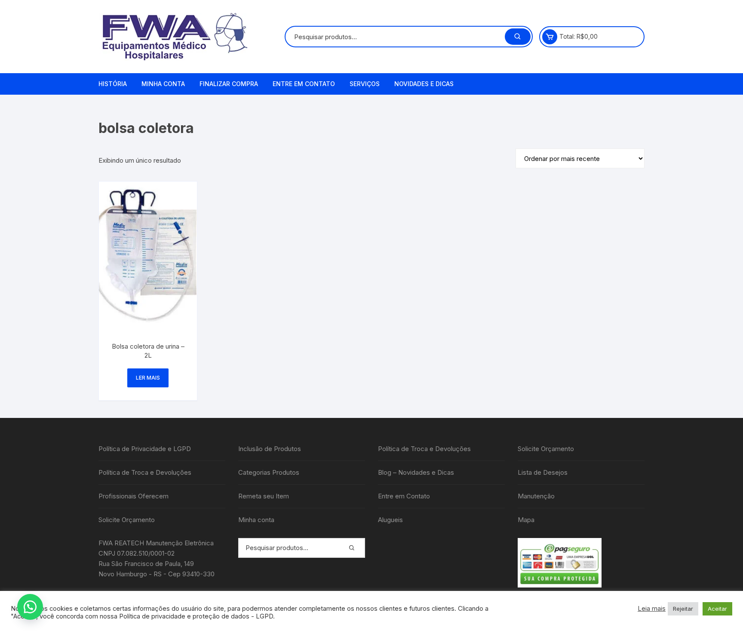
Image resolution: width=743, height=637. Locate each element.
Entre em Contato (304, 83)
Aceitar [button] (717, 608)
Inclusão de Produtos (269, 449)
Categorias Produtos (268, 472)
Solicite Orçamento (126, 520)
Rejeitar (683, 608)
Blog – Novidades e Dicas (416, 472)
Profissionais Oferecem (133, 496)
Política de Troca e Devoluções (144, 472)
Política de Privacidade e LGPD (144, 449)
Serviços (365, 83)
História (112, 83)
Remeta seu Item (263, 496)
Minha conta (163, 83)
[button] (30, 607)
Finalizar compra (229, 83)
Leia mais (652, 608)
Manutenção (536, 496)
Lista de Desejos (543, 472)
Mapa (526, 520)
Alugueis (390, 520)
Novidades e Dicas (424, 83)
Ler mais (148, 377)
